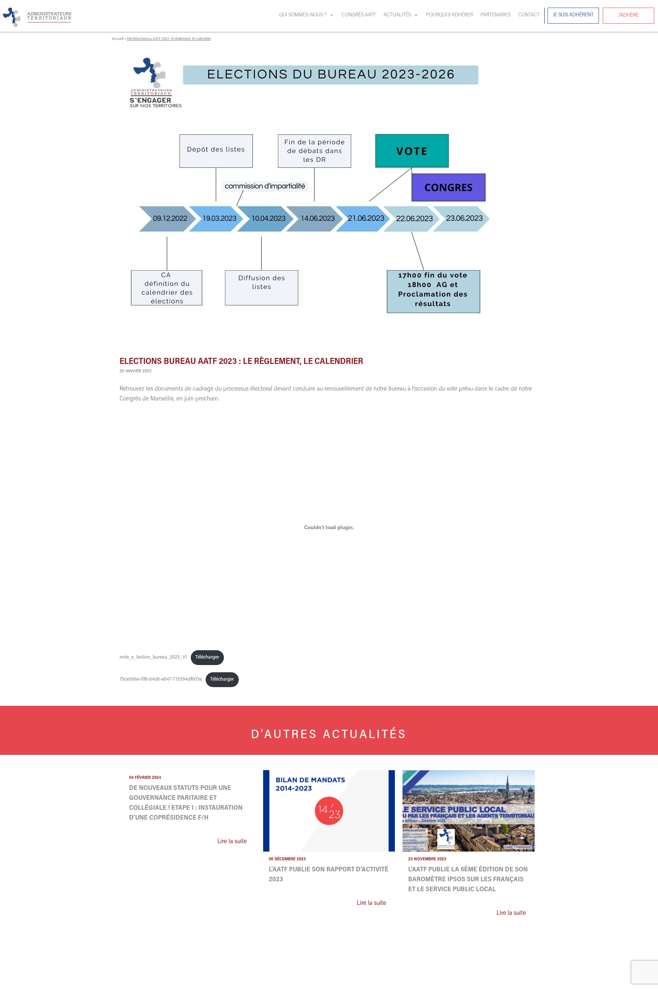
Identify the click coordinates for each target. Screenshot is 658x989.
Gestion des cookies (441, 980)
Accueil (117, 39)
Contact (529, 15)
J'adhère (628, 15)
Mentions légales (484, 980)
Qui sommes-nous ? (302, 15)
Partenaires (496, 15)
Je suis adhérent (573, 15)
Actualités (397, 15)
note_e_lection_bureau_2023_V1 (153, 657)
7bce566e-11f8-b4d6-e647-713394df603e (161, 679)
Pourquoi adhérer (449, 15)
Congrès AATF (359, 15)
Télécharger (207, 657)
